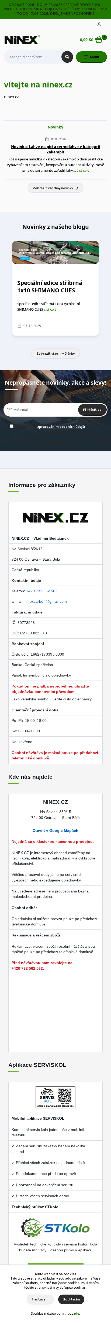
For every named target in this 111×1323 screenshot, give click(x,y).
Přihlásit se (92, 409)
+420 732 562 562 (41, 591)
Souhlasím (71, 1299)
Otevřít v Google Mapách (55, 830)
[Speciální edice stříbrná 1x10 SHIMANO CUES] (55, 252)
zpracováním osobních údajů (61, 426)
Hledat (67, 57)
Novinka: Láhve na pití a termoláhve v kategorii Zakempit (55, 149)
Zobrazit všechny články (55, 353)
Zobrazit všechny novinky (53, 188)
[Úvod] (22, 40)
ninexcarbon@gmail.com (46, 601)
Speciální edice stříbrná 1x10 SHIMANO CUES (49, 286)
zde (76, 1313)
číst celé (83, 170)
